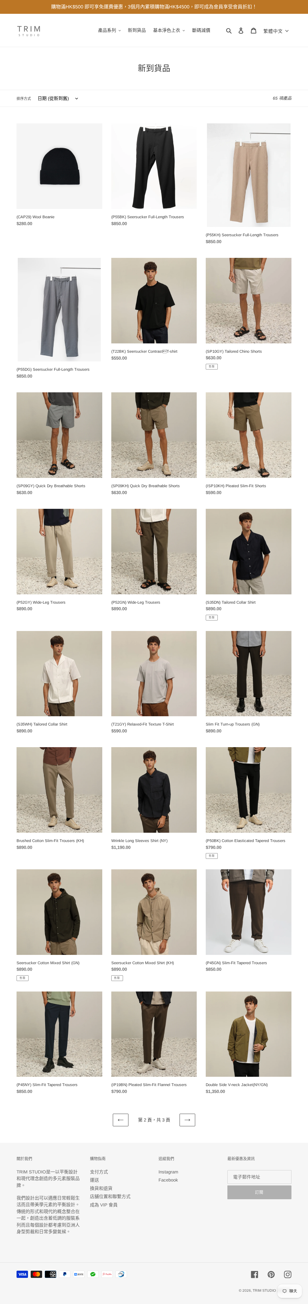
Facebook (168, 1179)
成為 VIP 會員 (104, 1204)
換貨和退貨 (101, 1188)
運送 (94, 1179)
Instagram (168, 1171)
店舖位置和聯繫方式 (110, 1196)
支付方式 (99, 1171)
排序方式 (24, 99)
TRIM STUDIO (264, 1290)
